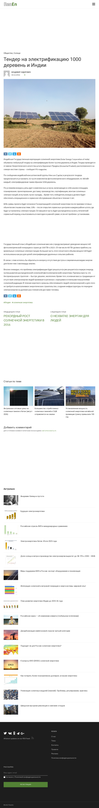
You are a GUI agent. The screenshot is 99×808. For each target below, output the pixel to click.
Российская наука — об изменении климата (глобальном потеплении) (50, 616)
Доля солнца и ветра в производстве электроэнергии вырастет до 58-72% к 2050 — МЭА (58, 556)
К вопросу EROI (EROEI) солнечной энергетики (40, 661)
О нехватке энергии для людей (69, 318)
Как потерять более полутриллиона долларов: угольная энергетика (49, 676)
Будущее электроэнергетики (33, 511)
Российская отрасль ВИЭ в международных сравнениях (44, 526)
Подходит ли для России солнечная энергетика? (41, 646)
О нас (53, 736)
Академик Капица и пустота (32, 496)
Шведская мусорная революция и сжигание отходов (43, 706)
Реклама (54, 754)
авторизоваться (49, 431)
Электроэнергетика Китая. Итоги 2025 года (39, 541)
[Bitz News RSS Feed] (32, 738)
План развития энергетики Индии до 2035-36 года (42, 601)
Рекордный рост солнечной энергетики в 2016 (24, 320)
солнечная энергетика (23, 302)
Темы (53, 741)
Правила (54, 749)
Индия (8, 302)
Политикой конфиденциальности (28, 777)
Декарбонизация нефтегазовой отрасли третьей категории (45, 631)
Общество (8, 53)
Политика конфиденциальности (63, 758)
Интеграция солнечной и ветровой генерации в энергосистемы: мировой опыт (53, 586)
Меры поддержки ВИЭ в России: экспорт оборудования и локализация (50, 571)
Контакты (55, 745)
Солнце (17, 53)
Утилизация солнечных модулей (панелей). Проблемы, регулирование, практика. (54, 691)
